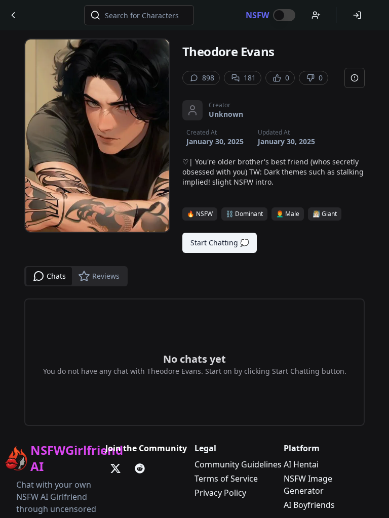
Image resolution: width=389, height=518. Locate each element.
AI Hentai (301, 464)
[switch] (284, 15)
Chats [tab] (56, 276)
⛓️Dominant (244, 213)
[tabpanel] (194, 362)
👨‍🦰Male (287, 213)
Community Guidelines (238, 464)
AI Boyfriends (309, 504)
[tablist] (76, 276)
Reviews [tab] (106, 276)
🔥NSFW (200, 213)
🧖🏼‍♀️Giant (325, 213)
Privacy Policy (220, 492)
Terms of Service (226, 478)
